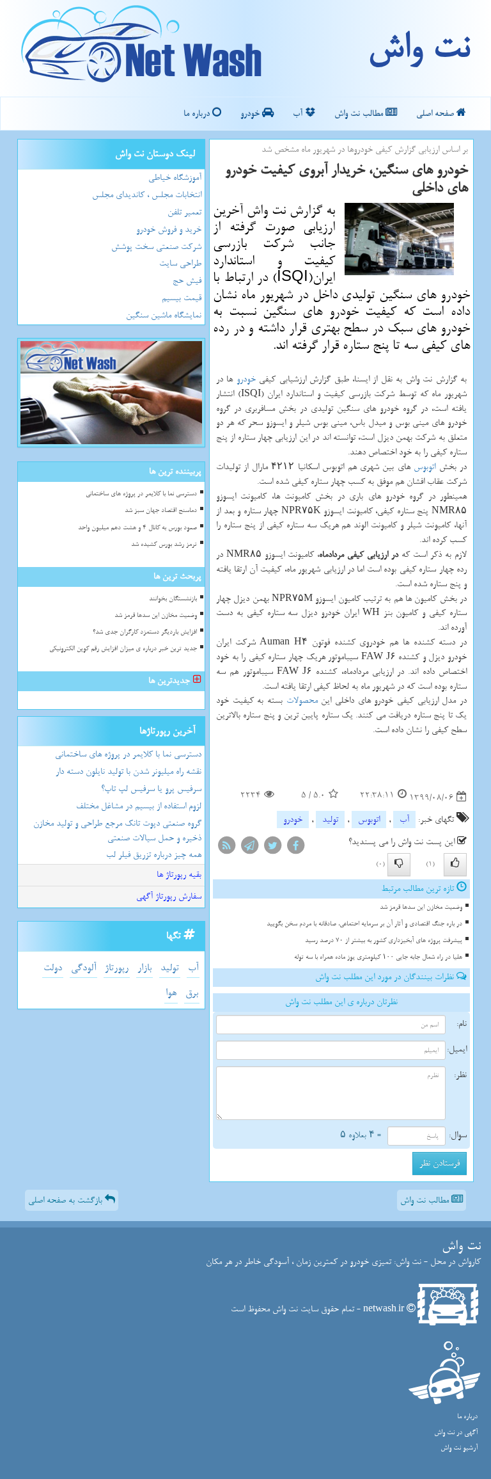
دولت (52, 968)
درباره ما (197, 113)
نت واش (418, 48)
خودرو (251, 113)
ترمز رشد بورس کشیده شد (164, 544)
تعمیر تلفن (184, 212)
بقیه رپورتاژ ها (179, 874)
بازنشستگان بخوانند (173, 598)
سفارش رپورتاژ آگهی (168, 896)
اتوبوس (424, 467)
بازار (144, 968)
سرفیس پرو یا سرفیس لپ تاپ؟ (151, 788)
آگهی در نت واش (456, 1433)
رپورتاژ (117, 968)
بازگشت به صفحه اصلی (66, 1200)
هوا (171, 993)
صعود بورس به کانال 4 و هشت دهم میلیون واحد (137, 527)
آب (299, 113)
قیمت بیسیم (181, 298)
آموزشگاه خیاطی (174, 177)
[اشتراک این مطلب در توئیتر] (272, 848)
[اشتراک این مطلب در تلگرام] (249, 848)
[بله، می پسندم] (455, 864)
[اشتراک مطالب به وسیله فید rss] (226, 848)
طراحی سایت (180, 263)
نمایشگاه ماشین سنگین (163, 315)
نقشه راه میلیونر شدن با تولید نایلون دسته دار (128, 771)
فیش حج (187, 280)
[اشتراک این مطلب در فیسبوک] (295, 848)
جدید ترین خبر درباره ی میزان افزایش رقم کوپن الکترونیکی (123, 648)
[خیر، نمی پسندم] (398, 864)
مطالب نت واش (360, 113)
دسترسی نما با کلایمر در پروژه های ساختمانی (141, 493)
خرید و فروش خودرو (168, 229)
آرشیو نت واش (459, 1448)
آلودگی (83, 968)
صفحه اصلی (436, 113)
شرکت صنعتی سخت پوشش (156, 246)
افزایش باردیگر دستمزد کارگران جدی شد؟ (145, 632)
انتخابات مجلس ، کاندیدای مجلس (146, 195)
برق (191, 993)
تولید (330, 819)
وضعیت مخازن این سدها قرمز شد (421, 907)
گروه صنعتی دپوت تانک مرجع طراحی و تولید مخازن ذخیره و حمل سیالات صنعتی (117, 830)
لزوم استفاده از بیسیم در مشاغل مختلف (138, 806)
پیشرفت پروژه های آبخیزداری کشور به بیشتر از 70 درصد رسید (383, 940)
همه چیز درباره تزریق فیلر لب (153, 854)
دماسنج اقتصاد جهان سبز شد (161, 510)
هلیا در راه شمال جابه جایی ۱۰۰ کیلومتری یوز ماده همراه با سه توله (378, 957)
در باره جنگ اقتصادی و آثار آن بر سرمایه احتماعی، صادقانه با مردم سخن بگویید (364, 923)
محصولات (302, 700)
